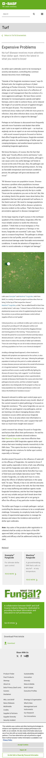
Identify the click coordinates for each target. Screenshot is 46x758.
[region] (23, 740)
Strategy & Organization (33, 700)
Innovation (28, 677)
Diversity (27, 681)
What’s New (28, 703)
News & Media (29, 684)
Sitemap (6, 681)
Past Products (8, 677)
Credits (6, 710)
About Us (6, 684)
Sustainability (29, 674)
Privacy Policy (7, 740)
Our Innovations (30, 716)
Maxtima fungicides (26, 296)
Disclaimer (7, 694)
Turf (5, 27)
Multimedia (7, 706)
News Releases (8, 703)
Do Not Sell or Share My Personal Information (23, 755)
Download (11, 643)
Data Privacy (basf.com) (12, 687)
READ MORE (9, 574)
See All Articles (9, 623)
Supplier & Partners (10, 713)
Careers (6, 691)
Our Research (29, 713)
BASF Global (28, 687)
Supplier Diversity (9, 717)
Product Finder (8, 674)
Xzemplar (12, 296)
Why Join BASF (9, 700)
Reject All (23, 750)
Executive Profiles (30, 691)
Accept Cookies (23, 745)
